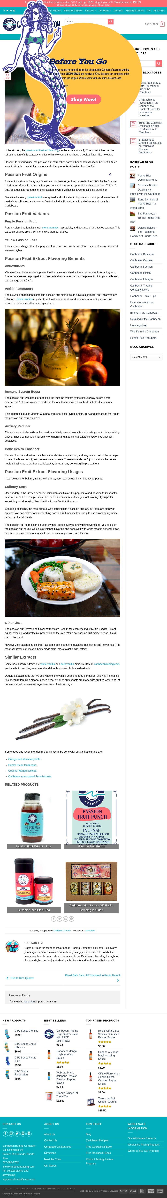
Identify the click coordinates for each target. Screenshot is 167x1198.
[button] (110, 174)
